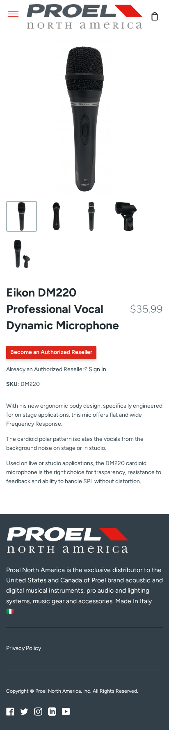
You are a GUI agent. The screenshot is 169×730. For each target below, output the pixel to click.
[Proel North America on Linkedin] (52, 711)
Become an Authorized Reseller (51, 352)
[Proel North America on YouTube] (66, 711)
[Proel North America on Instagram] (38, 711)
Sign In (97, 369)
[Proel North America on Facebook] (10, 711)
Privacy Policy (23, 648)
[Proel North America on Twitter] (24, 711)
